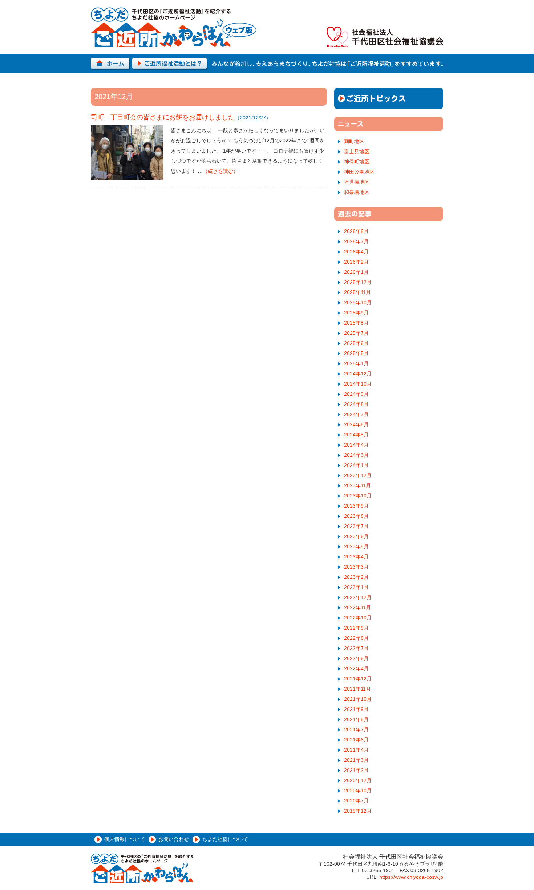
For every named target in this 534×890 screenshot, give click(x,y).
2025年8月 (356, 323)
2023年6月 (356, 536)
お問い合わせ (173, 839)
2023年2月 (356, 577)
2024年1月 (356, 465)
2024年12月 (358, 374)
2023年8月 (356, 516)
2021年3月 (356, 760)
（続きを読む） (220, 171)
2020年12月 (358, 780)
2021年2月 (356, 770)
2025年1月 (356, 363)
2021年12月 (358, 679)
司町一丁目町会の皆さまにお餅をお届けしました (163, 117)
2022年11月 (357, 607)
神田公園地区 (359, 172)
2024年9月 (356, 394)
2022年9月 (356, 628)
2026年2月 (356, 262)
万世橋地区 (356, 182)
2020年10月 (358, 790)
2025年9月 (356, 313)
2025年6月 (356, 343)
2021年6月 (356, 740)
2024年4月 (356, 445)
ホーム (110, 64)
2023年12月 (358, 475)
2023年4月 (356, 557)
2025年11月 (357, 292)
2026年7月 (356, 241)
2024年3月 (356, 455)
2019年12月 (358, 811)
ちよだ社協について (225, 839)
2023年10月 (358, 496)
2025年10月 (358, 302)
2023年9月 (356, 506)
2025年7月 (356, 333)
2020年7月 (356, 801)
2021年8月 (356, 719)
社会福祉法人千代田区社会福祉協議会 (385, 37)
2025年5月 (356, 353)
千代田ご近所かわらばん (173, 27)
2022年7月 (356, 648)
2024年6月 (356, 424)
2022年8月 (356, 638)
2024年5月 (356, 435)
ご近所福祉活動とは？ (170, 64)
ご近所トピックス (388, 98)
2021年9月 (356, 709)
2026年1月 (356, 272)
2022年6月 (356, 658)
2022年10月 (358, 618)
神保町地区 (356, 161)
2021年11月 (357, 689)
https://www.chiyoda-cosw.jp (411, 877)
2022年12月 (358, 597)
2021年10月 (358, 699)
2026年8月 (356, 231)
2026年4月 (356, 252)
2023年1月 (356, 587)
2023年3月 (356, 567)
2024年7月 (356, 414)
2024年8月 (356, 404)
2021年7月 (356, 729)
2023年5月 (356, 546)
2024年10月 (358, 384)
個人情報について (124, 839)
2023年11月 (357, 485)
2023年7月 (356, 526)
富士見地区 (356, 151)
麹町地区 (354, 141)
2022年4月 (356, 668)
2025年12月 (358, 282)
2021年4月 (356, 750)
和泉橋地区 (356, 192)
